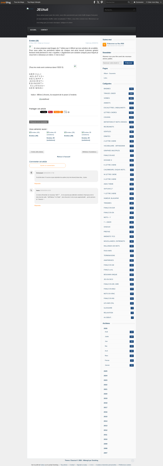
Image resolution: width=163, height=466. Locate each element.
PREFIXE (107, 232)
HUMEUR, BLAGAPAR (111, 198)
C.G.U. (92, 465)
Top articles (64, 465)
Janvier (107, 365)
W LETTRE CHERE (110, 174)
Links (105, 78)
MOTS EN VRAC (109, 293)
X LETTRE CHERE (110, 179)
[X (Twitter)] (98, 2)
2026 (105, 328)
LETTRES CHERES (110, 112)
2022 (105, 385)
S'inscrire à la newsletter (38, 122)
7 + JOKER (107, 222)
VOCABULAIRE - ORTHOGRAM (114, 146)
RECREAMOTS (109, 127)
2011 (105, 435)
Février (107, 360)
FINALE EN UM (109, 265)
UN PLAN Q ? (108, 189)
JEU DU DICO (108, 279)
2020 (105, 394)
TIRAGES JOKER (110, 93)
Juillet (107, 336)
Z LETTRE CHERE (110, 141)
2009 (105, 444)
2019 (105, 398)
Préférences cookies (125, 465)
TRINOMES (107, 203)
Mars (106, 355)
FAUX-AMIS (108, 251)
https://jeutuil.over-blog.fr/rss (115, 45)
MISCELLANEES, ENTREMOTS (114, 241)
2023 (105, 380)
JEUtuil (42, 9)
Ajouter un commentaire (47, 165)
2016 (105, 412)
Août (106, 332)
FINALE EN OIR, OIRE (111, 284)
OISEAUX (107, 227)
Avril (106, 351)
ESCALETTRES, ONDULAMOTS (114, 108)
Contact (44, 30)
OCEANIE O (108, 160)
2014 (105, 421)
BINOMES (107, 88)
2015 (105, 416)
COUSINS (107, 117)
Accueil (33, 30)
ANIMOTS (107, 103)
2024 (105, 376)
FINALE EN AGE (109, 155)
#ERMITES (95, 43)
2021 (105, 389)
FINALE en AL (108, 270)
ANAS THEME (108, 184)
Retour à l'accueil (63, 157)
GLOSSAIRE (108, 308)
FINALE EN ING (109, 298)
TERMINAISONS (109, 255)
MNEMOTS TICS (109, 236)
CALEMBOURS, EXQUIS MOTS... (115, 170)
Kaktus (43, 465)
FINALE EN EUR (109, 208)
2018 (105, 403)
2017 (105, 407)
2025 (105, 371)
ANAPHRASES (109, 260)
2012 (105, 430)
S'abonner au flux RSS (115, 43)
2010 (105, 439)
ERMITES (107, 136)
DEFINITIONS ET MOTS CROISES (115, 122)
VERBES (107, 98)
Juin (106, 341)
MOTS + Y (107, 217)
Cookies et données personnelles (106, 465)
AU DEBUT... (108, 317)
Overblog (95, 460)
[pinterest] (101, 2)
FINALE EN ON (109, 212)
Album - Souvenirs (110, 73)
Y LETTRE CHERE (110, 193)
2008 (105, 448)
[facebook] (94, 2)
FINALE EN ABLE (109, 289)
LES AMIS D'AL (109, 303)
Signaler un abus (82, 465)
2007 (105, 453)
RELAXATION (108, 313)
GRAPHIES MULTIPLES (112, 150)
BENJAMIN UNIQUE (110, 274)
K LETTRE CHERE (110, 165)
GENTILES (107, 131)
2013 (105, 426)
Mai (106, 346)
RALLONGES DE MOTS (112, 246)
